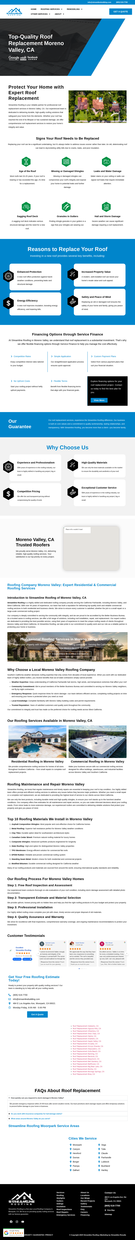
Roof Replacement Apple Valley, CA (87, 1041)
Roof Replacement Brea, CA (84, 1074)
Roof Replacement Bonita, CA (84, 1069)
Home (33, 9)
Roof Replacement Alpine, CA (84, 1036)
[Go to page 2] (82, 968)
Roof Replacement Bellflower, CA (86, 1064)
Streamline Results (118, 1235)
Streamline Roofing (23, 950)
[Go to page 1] (80, 968)
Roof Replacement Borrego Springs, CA (88, 1071)
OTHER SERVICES (39, 14)
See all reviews (17, 959)
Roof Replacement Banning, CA (85, 1054)
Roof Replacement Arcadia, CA (85, 1044)
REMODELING (73, 9)
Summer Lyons (50, 943)
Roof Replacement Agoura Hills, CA (87, 1028)
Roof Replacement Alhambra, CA (86, 1031)
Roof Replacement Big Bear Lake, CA (87, 1066)
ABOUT (58, 14)
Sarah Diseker (80, 943)
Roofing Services (50, 9)
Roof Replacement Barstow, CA (85, 1056)
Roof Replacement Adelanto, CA (86, 1026)
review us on (26, 959)
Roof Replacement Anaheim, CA (85, 1039)
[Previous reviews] (38, 953)
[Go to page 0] (79, 968)
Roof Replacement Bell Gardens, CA (87, 1061)
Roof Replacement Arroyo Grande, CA (88, 1046)
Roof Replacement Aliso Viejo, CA (86, 1033)
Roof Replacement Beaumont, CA (86, 1059)
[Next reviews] (127, 953)
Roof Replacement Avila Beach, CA (87, 1051)
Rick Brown (109, 943)
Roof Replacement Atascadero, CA (86, 1049)
